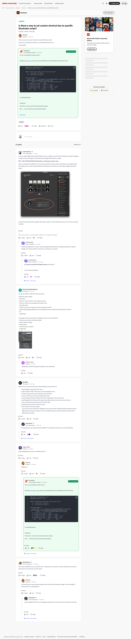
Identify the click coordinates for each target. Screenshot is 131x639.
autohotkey (28, 60)
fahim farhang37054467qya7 (30, 289)
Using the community (29, 636)
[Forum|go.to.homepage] (9, 3)
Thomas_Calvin (29, 362)
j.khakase (25, 35)
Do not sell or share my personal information (67, 636)
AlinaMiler (25, 382)
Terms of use (38, 636)
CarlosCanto (28, 423)
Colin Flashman (27, 151)
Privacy (44, 636)
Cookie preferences (51, 636)
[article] (48, 195)
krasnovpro (27, 50)
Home (3, 8)
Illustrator (18, 8)
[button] (114, 3)
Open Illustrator (108, 12)
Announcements (38, 3)
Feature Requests (48, 3)
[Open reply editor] (48, 136)
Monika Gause (26, 562)
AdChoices (82, 636)
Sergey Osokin (26, 447)
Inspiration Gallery (59, 3)
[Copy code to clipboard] (74, 67)
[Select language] (106, 3)
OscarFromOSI (29, 242)
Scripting (21, 122)
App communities (10, 8)
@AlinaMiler (26, 428)
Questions (24, 8)
